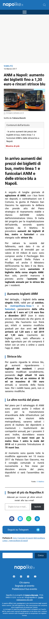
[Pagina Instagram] (21, 577)
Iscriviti (37, 506)
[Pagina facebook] (14, 577)
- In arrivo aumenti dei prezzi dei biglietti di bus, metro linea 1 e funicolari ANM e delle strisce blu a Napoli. (22, 136)
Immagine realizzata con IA (15, 113)
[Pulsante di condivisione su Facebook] (11, 518)
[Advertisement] (24, 39)
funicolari (10, 309)
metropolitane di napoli (18, 541)
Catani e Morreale (31, 595)
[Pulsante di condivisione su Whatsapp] (28, 518)
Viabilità (8, 66)
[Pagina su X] (28, 577)
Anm (15, 538)
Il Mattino (40, 482)
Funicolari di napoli (25, 538)
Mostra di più (13, 146)
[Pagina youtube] (35, 577)
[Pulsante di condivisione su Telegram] (37, 518)
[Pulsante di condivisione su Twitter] (20, 518)
